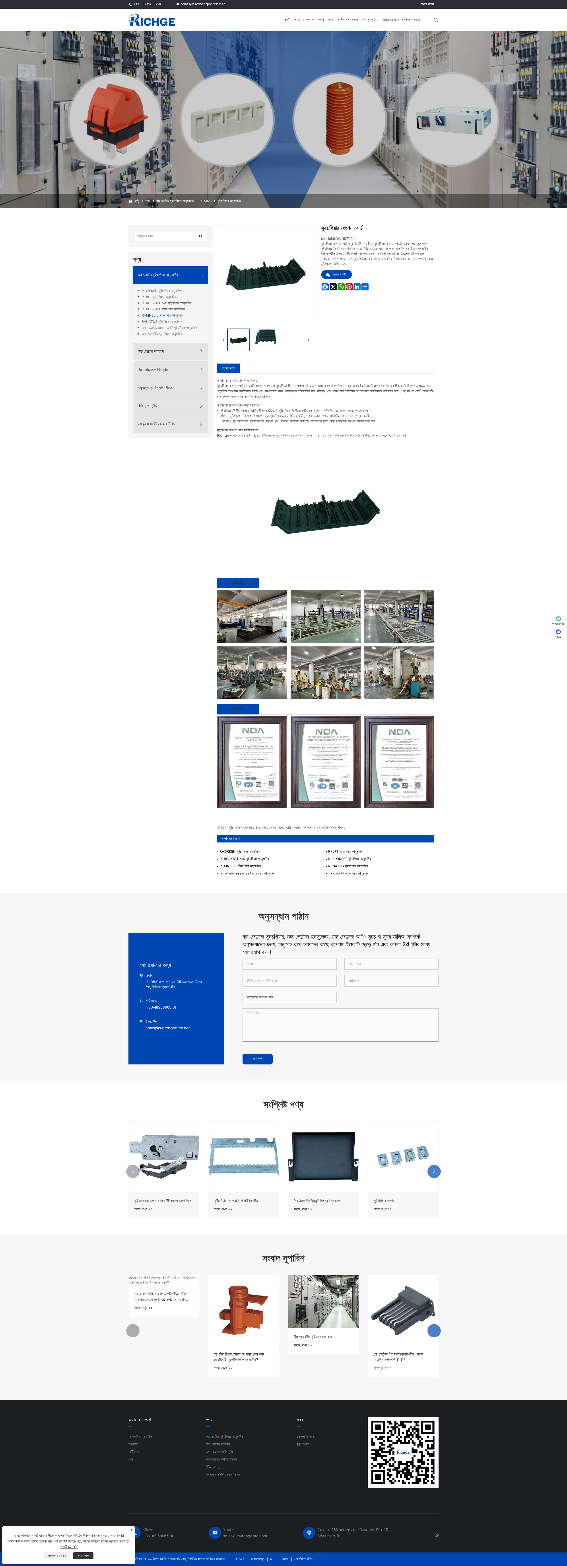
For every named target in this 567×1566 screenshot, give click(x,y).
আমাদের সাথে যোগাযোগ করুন (401, 20)
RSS (273, 1559)
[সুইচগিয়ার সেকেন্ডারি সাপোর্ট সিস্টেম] (164, 1157)
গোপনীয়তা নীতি (303, 1559)
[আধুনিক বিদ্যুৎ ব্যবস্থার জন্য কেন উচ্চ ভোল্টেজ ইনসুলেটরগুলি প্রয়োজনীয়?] (164, 1310)
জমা (257, 1059)
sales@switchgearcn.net (203, 4)
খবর (330, 20)
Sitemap (257, 1559)
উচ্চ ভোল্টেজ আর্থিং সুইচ (153, 369)
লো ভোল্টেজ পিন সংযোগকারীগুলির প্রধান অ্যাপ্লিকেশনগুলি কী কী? (318, 1357)
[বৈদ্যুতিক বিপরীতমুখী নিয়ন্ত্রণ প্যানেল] (243, 1157)
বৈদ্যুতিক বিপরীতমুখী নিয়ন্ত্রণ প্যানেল (237, 1201)
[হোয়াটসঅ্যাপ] (437, 1534)
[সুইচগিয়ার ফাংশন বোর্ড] (238, 340)
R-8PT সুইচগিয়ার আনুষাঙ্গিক (159, 297)
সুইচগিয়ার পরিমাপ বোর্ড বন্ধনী (392, 1201)
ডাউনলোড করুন (348, 20)
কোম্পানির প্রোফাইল (140, 1437)
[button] (133, 1171)
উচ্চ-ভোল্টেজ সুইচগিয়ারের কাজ (233, 1337)
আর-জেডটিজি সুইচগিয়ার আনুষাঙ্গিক (162, 334)
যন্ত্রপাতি (133, 1444)
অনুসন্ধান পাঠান (339, 274)
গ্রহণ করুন (83, 1555)
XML (285, 1559)
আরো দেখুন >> (143, 1209)
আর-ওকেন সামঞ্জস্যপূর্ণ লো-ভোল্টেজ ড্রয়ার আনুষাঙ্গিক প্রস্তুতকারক (401, 1362)
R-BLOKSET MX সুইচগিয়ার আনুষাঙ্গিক (166, 303)
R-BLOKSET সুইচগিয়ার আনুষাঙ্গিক (163, 309)
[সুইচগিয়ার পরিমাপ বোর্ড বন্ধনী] (403, 1157)
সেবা (130, 1459)
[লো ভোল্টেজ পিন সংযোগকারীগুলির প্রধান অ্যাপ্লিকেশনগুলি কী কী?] (323, 1310)
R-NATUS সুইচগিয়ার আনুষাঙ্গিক (162, 321)
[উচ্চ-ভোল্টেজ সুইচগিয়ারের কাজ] (243, 1301)
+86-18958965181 (148, 4)
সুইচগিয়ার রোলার (304, 1201)
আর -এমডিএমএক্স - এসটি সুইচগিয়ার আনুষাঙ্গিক (169, 328)
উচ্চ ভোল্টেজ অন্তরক (151, 351)
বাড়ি (286, 20)
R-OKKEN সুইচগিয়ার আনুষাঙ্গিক (162, 291)
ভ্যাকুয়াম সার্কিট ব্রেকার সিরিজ (156, 424)
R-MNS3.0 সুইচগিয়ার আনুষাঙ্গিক (220, 201)
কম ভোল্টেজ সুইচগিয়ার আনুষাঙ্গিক (175, 201)
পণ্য (321, 20)
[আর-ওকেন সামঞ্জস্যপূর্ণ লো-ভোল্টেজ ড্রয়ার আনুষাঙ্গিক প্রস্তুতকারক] (403, 1313)
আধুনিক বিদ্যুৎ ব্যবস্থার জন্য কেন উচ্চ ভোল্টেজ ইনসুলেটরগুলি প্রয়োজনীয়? (159, 1357)
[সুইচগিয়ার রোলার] (323, 1157)
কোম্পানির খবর (305, 1437)
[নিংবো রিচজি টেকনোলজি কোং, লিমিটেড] (151, 20)
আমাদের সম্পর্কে (304, 20)
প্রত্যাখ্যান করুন (57, 1555)
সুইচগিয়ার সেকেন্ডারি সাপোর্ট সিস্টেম (156, 1201)
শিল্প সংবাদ (303, 1444)
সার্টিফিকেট (134, 1452)
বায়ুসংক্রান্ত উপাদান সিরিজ (155, 388)
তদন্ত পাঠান (370, 20)
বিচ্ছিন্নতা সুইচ (147, 406)
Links (240, 1559)
